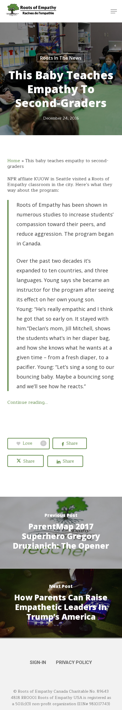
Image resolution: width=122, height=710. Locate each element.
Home (13, 160)
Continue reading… (27, 402)
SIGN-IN (38, 662)
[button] (114, 11)
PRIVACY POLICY (74, 662)
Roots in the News (60, 58)
